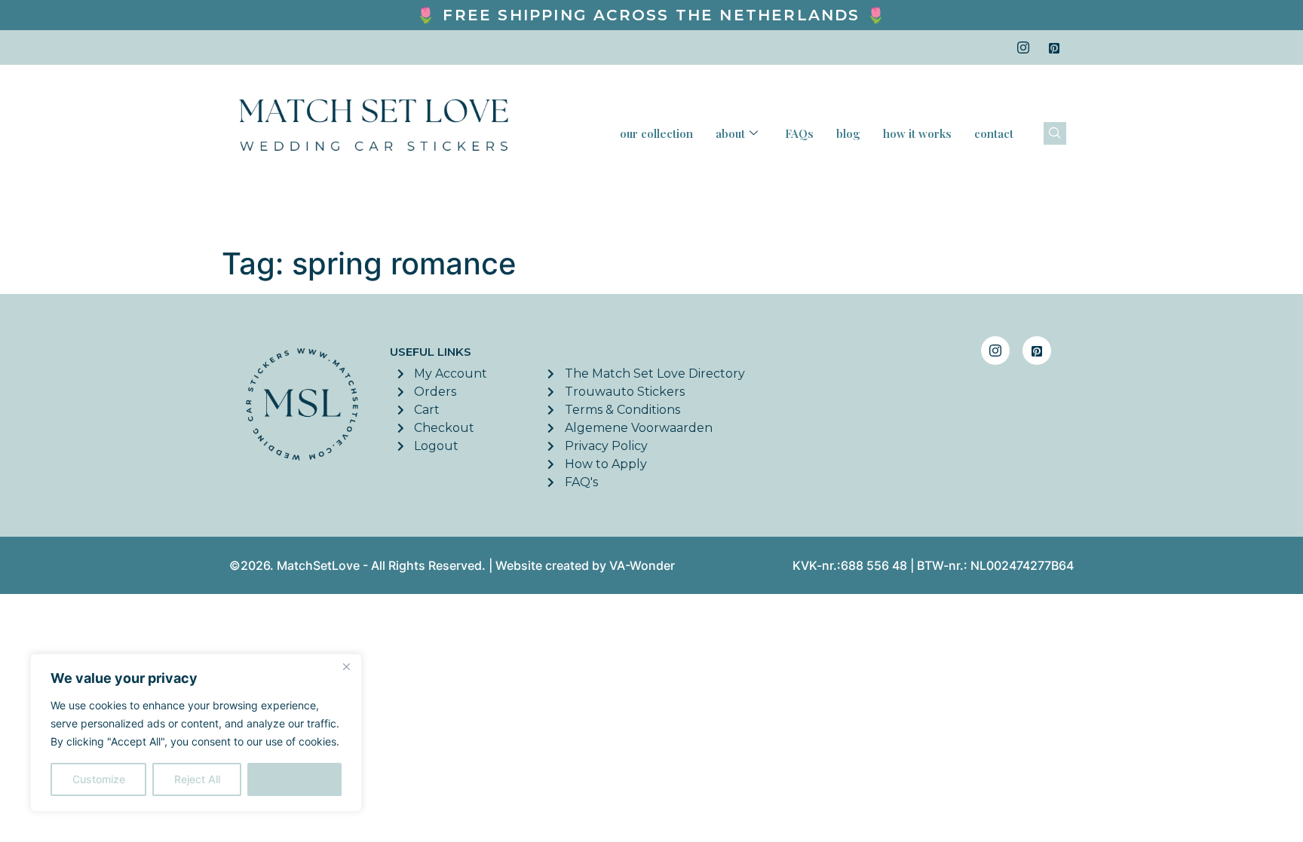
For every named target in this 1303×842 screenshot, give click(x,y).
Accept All (294, 779)
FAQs (799, 133)
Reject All (197, 779)
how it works (917, 133)
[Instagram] (1023, 47)
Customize (98, 779)
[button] (1055, 133)
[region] (196, 733)
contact (993, 133)
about (730, 133)
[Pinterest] (1054, 47)
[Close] (346, 666)
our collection (656, 133)
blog (848, 133)
